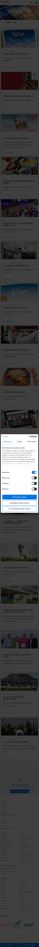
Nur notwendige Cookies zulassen (19, 509)
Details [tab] (19, 441)
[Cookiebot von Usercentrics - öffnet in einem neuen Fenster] (29, 437)
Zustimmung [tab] (7, 441)
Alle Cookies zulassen (19, 497)
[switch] (34, 477)
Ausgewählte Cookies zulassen (19, 503)
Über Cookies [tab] (32, 441)
